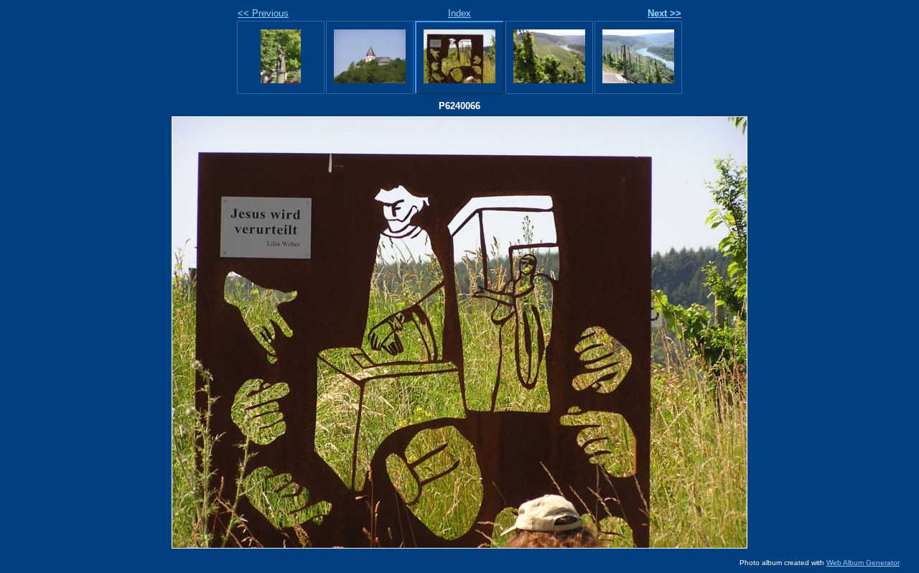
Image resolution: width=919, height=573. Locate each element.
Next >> (664, 13)
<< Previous (263, 13)
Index (459, 13)
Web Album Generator (863, 563)
